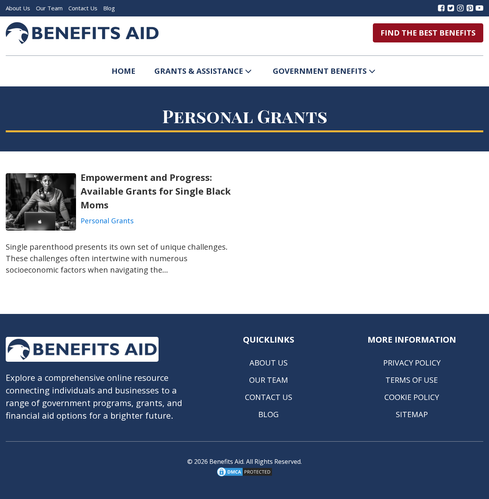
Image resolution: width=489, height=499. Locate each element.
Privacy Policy (411, 363)
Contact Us (82, 8)
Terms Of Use (411, 380)
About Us (18, 8)
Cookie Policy (411, 397)
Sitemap (412, 414)
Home (123, 71)
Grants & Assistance (198, 71)
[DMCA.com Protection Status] (244, 475)
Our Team (49, 8)
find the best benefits (428, 33)
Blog (109, 8)
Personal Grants (107, 220)
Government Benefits (320, 71)
